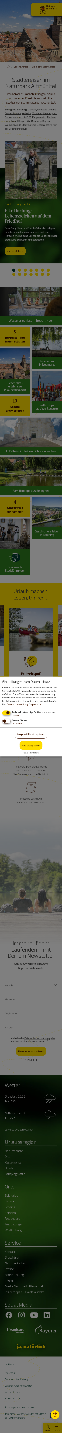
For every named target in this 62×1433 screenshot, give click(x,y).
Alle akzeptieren (31, 745)
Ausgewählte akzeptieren (31, 734)
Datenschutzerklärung (17, 704)
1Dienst (16, 715)
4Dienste (17, 723)
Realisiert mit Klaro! (31, 753)
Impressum (35, 704)
